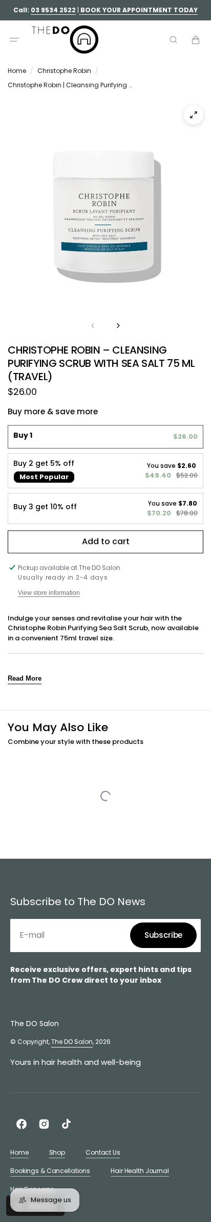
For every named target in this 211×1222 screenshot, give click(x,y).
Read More (24, 678)
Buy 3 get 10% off (45, 507)
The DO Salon (72, 1041)
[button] (14, 40)
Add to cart (106, 542)
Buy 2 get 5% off (43, 463)
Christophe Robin (64, 70)
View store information (49, 592)
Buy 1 (22, 435)
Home (17, 70)
